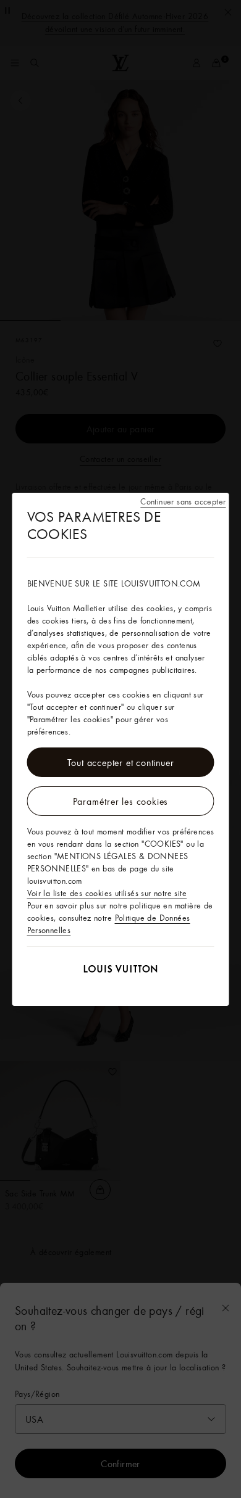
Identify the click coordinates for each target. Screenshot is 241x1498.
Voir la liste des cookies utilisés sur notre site (107, 893)
